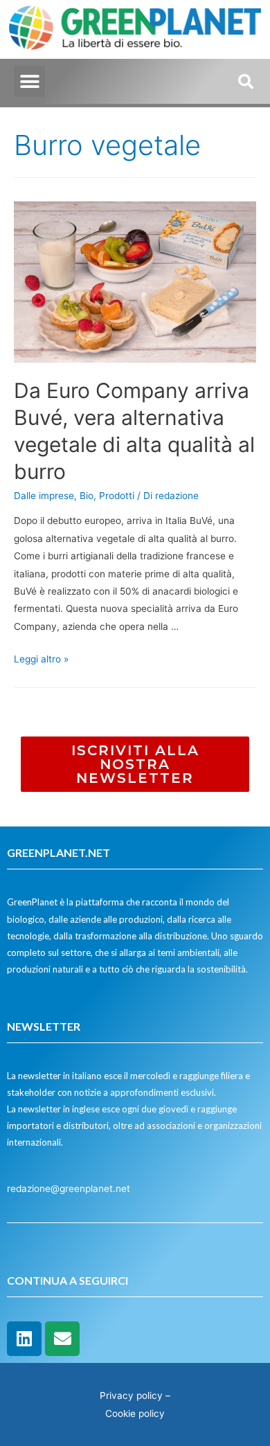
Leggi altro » (41, 659)
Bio (86, 495)
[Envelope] (62, 1338)
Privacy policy (131, 1395)
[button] (29, 81)
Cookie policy (135, 1413)
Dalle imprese (44, 495)
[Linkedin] (24, 1338)
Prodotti (116, 495)
